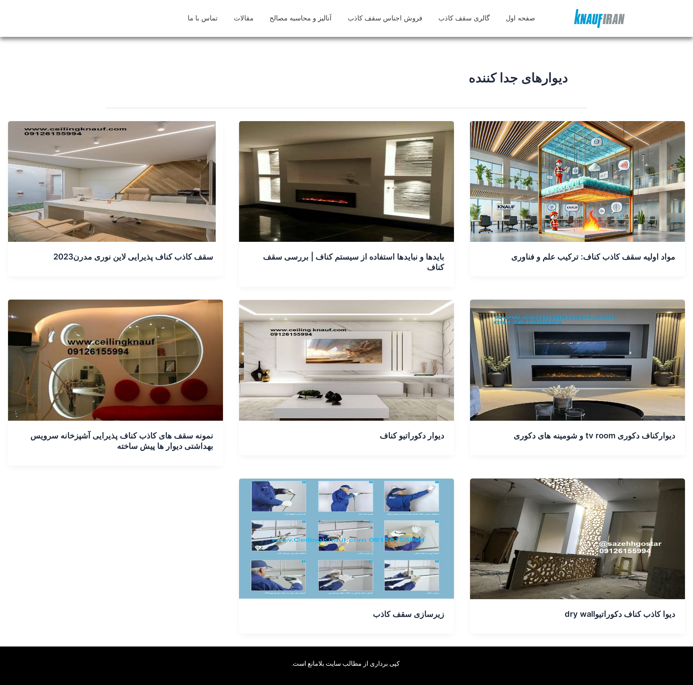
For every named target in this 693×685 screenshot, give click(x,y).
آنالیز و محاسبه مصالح (301, 18)
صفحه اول (520, 18)
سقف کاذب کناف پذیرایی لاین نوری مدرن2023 (133, 256)
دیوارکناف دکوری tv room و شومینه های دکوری (594, 435)
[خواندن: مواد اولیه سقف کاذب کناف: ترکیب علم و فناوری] (577, 181)
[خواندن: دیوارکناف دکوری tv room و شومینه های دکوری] (577, 359)
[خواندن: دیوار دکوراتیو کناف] (346, 359)
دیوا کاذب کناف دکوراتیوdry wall (620, 614)
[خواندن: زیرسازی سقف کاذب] (346, 538)
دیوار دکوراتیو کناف (412, 435)
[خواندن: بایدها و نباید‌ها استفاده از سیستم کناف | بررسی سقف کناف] (346, 181)
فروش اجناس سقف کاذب (385, 18)
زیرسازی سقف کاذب (408, 614)
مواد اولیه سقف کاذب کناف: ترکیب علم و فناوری (593, 256)
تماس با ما (203, 18)
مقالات (243, 18)
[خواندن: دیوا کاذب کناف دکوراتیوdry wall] (577, 538)
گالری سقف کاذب (464, 18)
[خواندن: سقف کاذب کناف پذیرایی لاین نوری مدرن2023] (115, 181)
